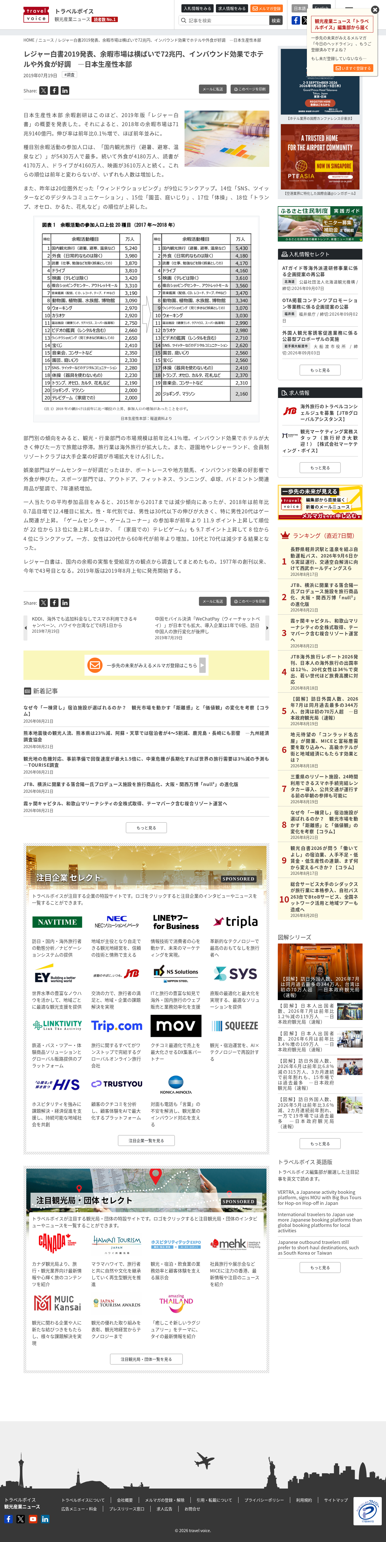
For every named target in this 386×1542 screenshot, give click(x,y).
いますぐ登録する (356, 68)
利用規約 (304, 1500)
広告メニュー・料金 (79, 1508)
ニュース (46, 40)
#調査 (69, 74)
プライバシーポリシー (264, 1500)
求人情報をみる (232, 8)
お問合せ (192, 1508)
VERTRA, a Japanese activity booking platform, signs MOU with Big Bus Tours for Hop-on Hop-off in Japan (319, 1197)
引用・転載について (214, 1500)
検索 (276, 20)
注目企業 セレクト (68, 877)
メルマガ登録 (269, 8)
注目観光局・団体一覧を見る (146, 1359)
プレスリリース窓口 (126, 1508)
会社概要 (125, 1500)
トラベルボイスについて (83, 1500)
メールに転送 (213, 89)
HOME (28, 40)
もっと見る (146, 827)
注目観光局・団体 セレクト (84, 1200)
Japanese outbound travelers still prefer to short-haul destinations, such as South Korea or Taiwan (318, 1247)
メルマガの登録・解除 (165, 1500)
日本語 (300, 8)
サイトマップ (336, 1500)
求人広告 (164, 1508)
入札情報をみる (197, 8)
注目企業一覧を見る (146, 1140)
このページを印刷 (252, 89)
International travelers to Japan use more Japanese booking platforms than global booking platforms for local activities (320, 1222)
